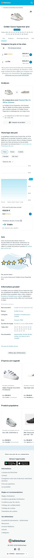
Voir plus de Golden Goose (9, 346)
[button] (3, 48)
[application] (17, 184)
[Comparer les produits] (31, 12)
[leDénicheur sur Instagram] (19, 549)
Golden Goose (18, 311)
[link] (17, 106)
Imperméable (18, 334)
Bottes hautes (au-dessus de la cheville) (23, 336)
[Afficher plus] (2, 54)
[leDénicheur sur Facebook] (15, 549)
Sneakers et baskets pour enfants (13, 7)
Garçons (16, 320)
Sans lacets (29, 323)
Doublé (25, 334)
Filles (21, 320)
